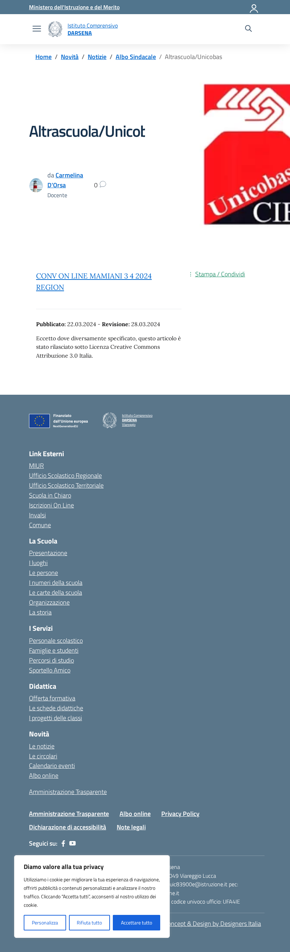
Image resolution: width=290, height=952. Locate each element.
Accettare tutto (136, 922)
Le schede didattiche (56, 708)
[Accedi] (254, 7)
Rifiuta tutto (89, 922)
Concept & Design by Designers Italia (212, 923)
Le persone (43, 572)
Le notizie (41, 746)
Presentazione (48, 553)
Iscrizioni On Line (51, 505)
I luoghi (38, 563)
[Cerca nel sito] (248, 29)
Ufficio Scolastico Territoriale (66, 485)
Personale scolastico (56, 640)
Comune (40, 525)
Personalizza (45, 922)
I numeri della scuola (55, 582)
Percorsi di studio (51, 660)
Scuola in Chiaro (50, 495)
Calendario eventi (52, 765)
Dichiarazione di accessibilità (67, 827)
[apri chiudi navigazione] (37, 29)
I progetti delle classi (55, 718)
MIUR (36, 465)
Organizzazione (49, 602)
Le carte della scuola (55, 592)
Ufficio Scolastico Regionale (65, 475)
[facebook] (63, 843)
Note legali (131, 827)
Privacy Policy (180, 813)
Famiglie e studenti (54, 650)
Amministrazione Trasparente (68, 792)
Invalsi (37, 515)
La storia (40, 612)
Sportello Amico (49, 670)
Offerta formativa (52, 698)
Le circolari (43, 756)
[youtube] (72, 843)
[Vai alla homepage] (55, 29)
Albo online (43, 775)
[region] (92, 896)
